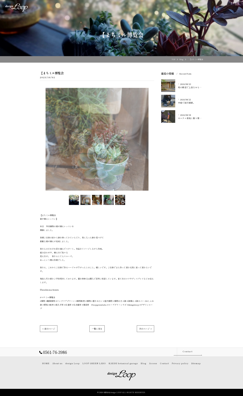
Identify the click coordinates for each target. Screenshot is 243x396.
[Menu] (237, 3)
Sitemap (196, 363)
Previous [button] (43, 139)
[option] (97, 139)
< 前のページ (48, 328)
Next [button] (151, 139)
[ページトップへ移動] (201, 352)
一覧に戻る (97, 328)
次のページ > (145, 328)
